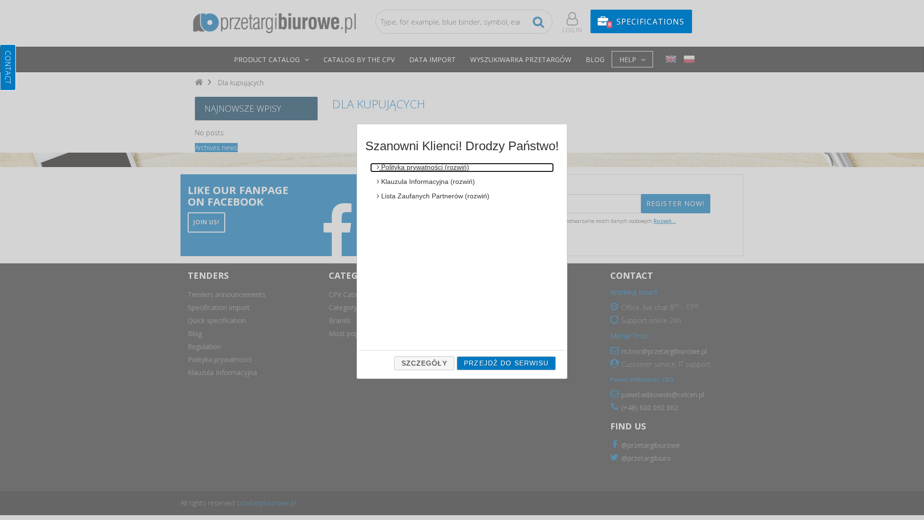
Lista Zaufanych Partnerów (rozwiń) (434, 196)
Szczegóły (424, 363)
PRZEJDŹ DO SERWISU (506, 363)
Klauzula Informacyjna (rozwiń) (427, 181)
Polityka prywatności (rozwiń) (424, 167)
